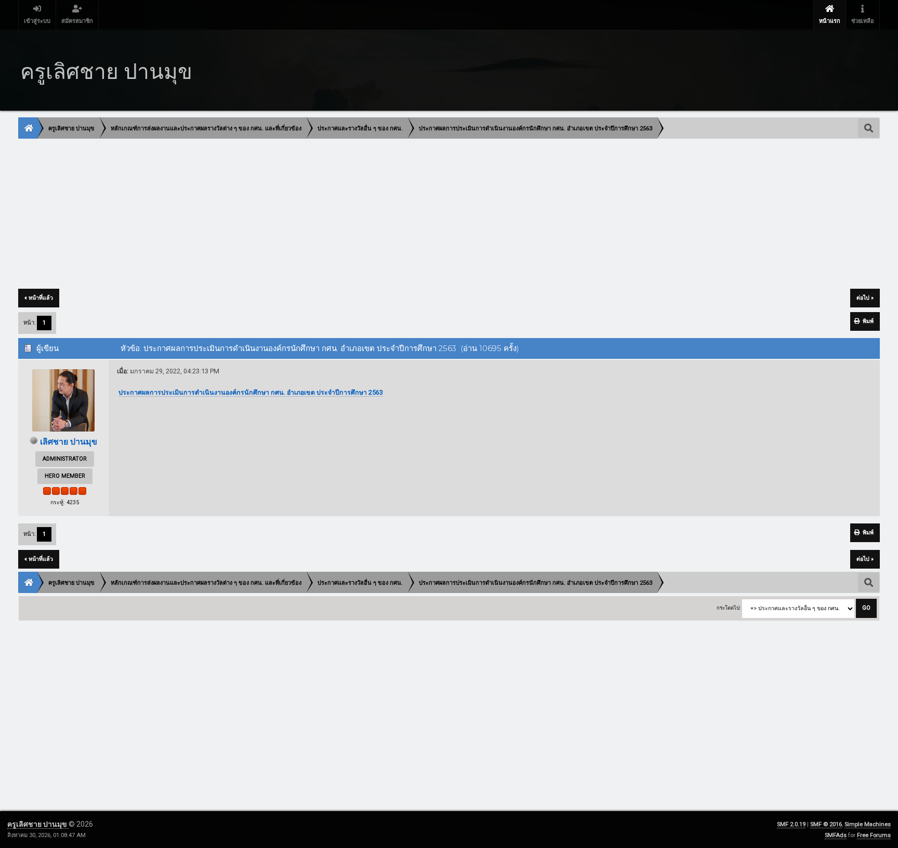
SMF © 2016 (826, 824)
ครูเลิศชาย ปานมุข (38, 824)
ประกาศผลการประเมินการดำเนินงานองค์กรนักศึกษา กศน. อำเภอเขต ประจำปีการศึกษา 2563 (250, 392)
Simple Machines (867, 824)
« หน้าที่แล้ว (38, 297)
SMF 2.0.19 (791, 824)
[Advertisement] (330, 214)
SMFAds (836, 835)
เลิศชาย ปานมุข (68, 442)
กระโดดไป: (729, 608)
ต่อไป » (865, 297)
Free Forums (874, 835)
